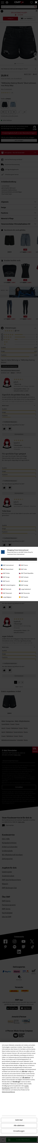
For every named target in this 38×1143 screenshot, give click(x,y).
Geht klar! (19, 1120)
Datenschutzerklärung (8, 1092)
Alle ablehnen (19, 1125)
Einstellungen (19, 1131)
